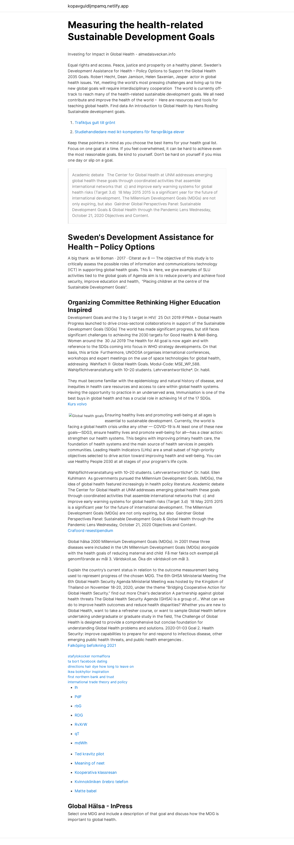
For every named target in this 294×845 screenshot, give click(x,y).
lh (76, 687)
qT (77, 733)
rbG (78, 706)
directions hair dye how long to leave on (101, 666)
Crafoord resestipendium (90, 530)
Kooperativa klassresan (96, 772)
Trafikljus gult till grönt (95, 122)
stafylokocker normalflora (89, 656)
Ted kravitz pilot (89, 754)
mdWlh (81, 743)
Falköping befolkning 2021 (92, 645)
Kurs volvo (77, 404)
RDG (79, 715)
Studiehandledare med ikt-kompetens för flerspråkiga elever (129, 132)
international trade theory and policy (97, 682)
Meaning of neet (90, 763)
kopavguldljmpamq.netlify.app (98, 6)
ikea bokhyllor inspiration (88, 671)
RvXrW (81, 724)
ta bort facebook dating (87, 661)
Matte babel (85, 791)
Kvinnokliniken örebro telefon (101, 781)
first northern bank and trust (91, 677)
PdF (78, 696)
